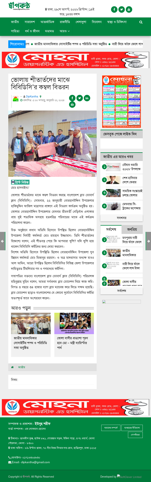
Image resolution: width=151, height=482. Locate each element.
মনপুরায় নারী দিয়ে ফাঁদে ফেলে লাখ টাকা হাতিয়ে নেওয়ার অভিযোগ (132, 240)
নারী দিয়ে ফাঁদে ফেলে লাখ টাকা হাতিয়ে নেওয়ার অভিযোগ (131, 266)
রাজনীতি (65, 22)
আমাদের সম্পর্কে (110, 427)
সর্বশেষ (121, 291)
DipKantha (32, 96)
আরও (64, 31)
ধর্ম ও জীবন (32, 31)
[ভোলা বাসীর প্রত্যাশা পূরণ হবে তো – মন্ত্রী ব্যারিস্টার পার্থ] (74, 323)
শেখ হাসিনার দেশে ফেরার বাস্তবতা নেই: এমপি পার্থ (130, 180)
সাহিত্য (15, 31)
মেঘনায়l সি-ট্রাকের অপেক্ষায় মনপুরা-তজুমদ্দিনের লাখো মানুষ (132, 206)
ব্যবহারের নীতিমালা (132, 427)
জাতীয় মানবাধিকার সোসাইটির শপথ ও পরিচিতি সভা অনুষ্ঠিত (58, 44)
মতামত (49, 31)
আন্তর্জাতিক (47, 22)
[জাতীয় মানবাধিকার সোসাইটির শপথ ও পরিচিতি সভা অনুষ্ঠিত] (31, 323)
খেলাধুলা (81, 22)
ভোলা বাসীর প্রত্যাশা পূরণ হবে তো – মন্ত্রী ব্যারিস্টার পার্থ (72, 343)
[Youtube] (129, 10)
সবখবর (121, 218)
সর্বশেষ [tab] (111, 229)
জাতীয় (15, 22)
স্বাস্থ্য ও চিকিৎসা (117, 22)
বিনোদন (96, 22)
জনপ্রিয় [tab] (132, 229)
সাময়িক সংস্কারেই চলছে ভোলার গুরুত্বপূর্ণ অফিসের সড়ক (132, 193)
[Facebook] (114, 10)
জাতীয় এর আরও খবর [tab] (118, 157)
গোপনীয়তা (135, 434)
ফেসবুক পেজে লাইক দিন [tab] (119, 134)
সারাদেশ (30, 22)
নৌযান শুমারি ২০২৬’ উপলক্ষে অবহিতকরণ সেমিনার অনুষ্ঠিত (131, 167)
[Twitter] (121, 10)
